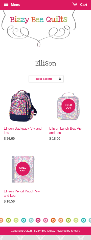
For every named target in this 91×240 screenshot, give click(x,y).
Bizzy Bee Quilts (44, 230)
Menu (15, 5)
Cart (83, 5)
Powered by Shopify (68, 230)
